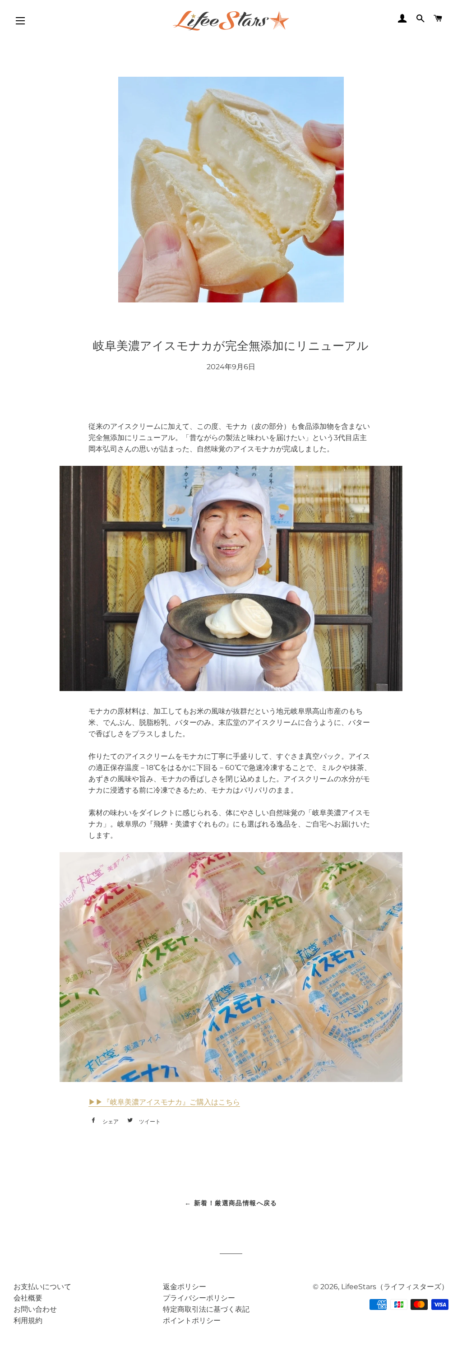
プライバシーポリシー (199, 1298)
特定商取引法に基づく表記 (206, 1309)
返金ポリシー (184, 1286)
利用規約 (28, 1320)
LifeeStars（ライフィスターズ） (394, 1286)
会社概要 (28, 1298)
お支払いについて (42, 1286)
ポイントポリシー (192, 1320)
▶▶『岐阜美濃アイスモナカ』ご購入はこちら (164, 1102)
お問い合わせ (35, 1309)
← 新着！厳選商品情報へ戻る (231, 1203)
